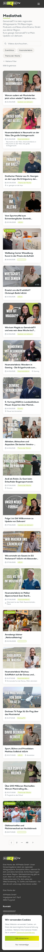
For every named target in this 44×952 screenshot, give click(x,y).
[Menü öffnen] (38, 3)
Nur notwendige (22, 945)
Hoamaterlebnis (25, 50)
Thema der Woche (12, 56)
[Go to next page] (32, 842)
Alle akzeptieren (22, 938)
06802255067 (9, 911)
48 (27, 842)
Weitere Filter (11, 61)
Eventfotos (9, 50)
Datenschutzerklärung (25, 932)
